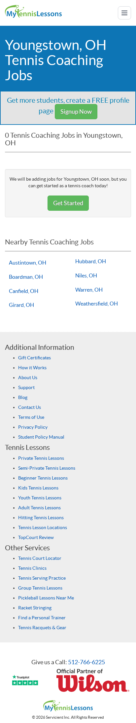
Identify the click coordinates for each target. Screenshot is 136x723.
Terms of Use (31, 417)
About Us (27, 377)
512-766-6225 (86, 662)
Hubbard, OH (90, 261)
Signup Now (76, 111)
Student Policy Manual (41, 437)
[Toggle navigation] (124, 12)
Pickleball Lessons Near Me (46, 597)
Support (26, 387)
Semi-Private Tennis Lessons (46, 468)
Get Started (68, 202)
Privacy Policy (33, 427)
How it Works (32, 367)
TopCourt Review (36, 537)
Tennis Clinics (32, 568)
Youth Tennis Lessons (39, 497)
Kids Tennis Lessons (38, 487)
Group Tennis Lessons (40, 588)
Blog (22, 397)
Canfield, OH (23, 291)
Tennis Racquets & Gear (42, 627)
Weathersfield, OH (96, 304)
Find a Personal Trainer (42, 617)
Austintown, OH (27, 263)
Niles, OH (86, 275)
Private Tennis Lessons (41, 458)
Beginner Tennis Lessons (43, 478)
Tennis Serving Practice (42, 578)
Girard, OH (21, 305)
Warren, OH (89, 290)
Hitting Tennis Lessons (41, 517)
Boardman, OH (26, 277)
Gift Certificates (34, 357)
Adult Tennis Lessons (39, 507)
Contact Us (29, 407)
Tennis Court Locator (39, 558)
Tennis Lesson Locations (42, 527)
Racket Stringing (34, 607)
